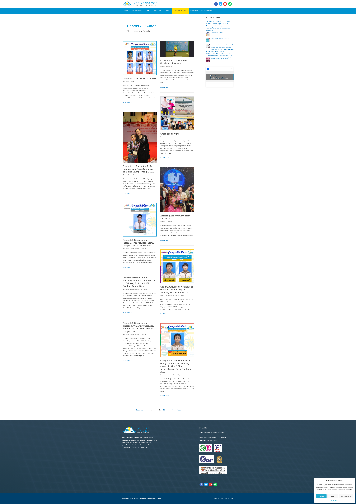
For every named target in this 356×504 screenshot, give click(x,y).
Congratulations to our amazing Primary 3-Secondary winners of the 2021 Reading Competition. (138, 327)
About (147, 11)
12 (164, 410)
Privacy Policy (334, 500)
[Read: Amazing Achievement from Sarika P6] (177, 189)
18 (172, 410)
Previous (138, 410)
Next (180, 410)
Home (126, 11)
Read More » (127, 102)
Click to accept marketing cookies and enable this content (220, 77)
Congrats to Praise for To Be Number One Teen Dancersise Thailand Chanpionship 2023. (138, 169)
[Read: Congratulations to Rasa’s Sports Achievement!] (177, 49)
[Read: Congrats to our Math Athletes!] (140, 58)
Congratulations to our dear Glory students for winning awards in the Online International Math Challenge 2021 (176, 366)
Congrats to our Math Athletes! (139, 78)
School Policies (206, 11)
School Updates (140, 248)
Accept (321, 496)
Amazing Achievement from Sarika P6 (175, 217)
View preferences (346, 496)
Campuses (157, 11)
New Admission (136, 11)
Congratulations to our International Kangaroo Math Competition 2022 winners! (138, 242)
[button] (233, 11)
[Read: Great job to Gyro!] (177, 113)
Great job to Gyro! (169, 134)
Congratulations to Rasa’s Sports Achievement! (173, 62)
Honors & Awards (180, 11)
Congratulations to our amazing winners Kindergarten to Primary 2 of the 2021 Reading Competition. (139, 282)
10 (155, 410)
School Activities (141, 289)
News (167, 11)
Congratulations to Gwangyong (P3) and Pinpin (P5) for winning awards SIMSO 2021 (176, 289)
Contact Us (194, 11)
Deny (332, 496)
